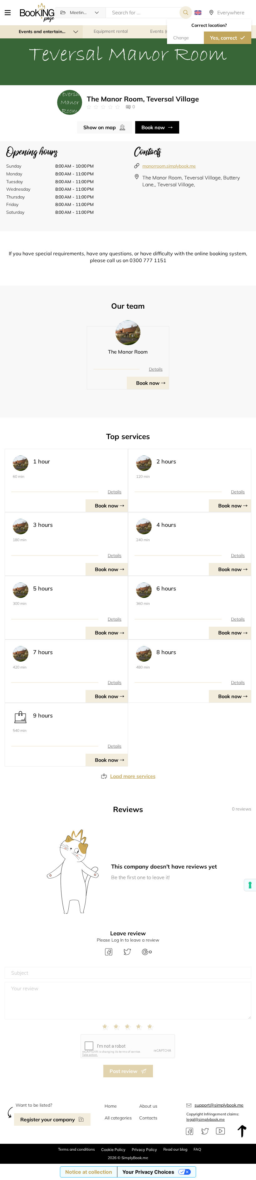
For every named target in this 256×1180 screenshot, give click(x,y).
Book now (153, 127)
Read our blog (175, 1149)
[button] (10, 12)
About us (148, 1106)
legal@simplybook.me (205, 1119)
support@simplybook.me (219, 1105)
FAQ (197, 1149)
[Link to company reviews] (103, 107)
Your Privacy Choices (148, 1172)
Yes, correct (223, 38)
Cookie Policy (113, 1149)
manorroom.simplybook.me (169, 166)
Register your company (47, 1119)
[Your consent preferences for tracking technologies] (250, 885)
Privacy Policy (144, 1149)
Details (156, 369)
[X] (205, 1131)
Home (111, 1106)
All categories (118, 1118)
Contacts (148, 1118)
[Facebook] (189, 1131)
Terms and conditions (76, 1149)
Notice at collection (88, 1172)
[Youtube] (220, 1131)
